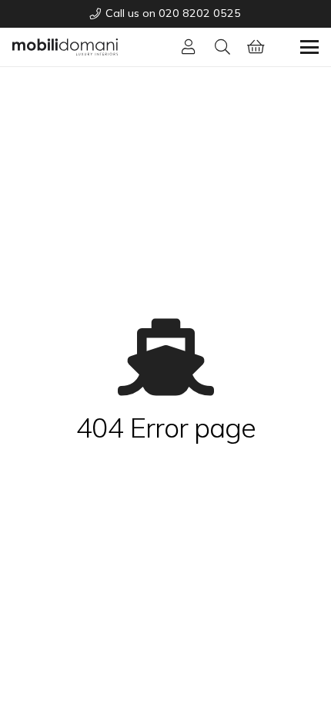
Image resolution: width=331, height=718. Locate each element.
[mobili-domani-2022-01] (65, 47)
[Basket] (256, 47)
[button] (222, 47)
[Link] (189, 46)
